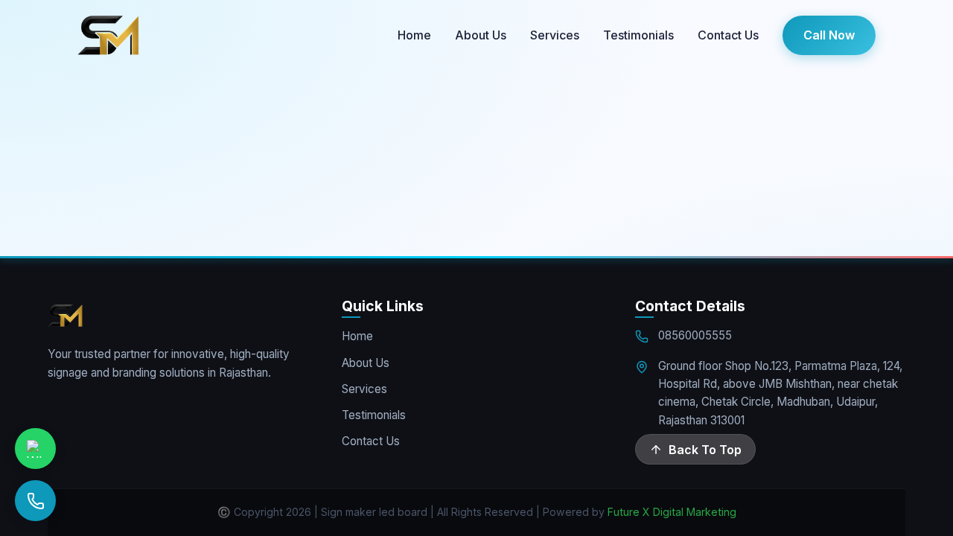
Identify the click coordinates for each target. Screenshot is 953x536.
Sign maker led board (374, 511)
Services (554, 35)
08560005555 (695, 335)
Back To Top (705, 449)
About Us (480, 35)
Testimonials (638, 35)
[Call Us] (35, 500)
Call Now (829, 35)
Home (414, 35)
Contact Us (728, 35)
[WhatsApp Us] (35, 448)
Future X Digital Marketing (672, 511)
